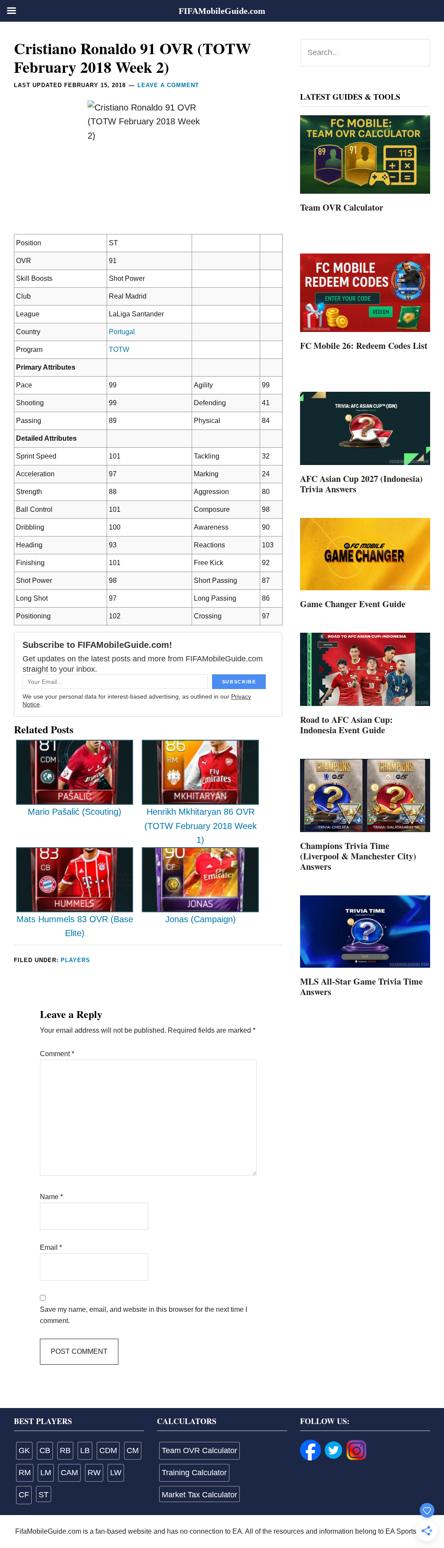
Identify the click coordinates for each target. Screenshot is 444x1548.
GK (24, 1450)
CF (24, 1494)
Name (51, 1196)
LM (45, 1472)
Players (75, 960)
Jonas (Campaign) (200, 919)
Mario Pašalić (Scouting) (74, 811)
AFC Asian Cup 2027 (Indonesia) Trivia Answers (361, 483)
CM (133, 1450)
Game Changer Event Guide (352, 604)
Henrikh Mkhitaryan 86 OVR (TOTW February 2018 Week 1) (200, 826)
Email (51, 1247)
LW (115, 1472)
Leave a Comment (168, 85)
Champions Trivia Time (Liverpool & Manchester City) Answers (358, 856)
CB (44, 1450)
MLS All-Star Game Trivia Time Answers (361, 986)
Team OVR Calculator (341, 207)
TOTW (119, 349)
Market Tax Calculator (199, 1494)
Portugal (122, 331)
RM (25, 1472)
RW (94, 1472)
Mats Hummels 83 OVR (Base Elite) (74, 926)
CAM (69, 1472)
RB (65, 1450)
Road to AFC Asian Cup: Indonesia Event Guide (346, 724)
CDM (108, 1450)
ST (44, 1494)
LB (85, 1450)
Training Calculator (194, 1472)
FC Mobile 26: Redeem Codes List (364, 345)
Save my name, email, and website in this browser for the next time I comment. (143, 1315)
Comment (57, 1053)
